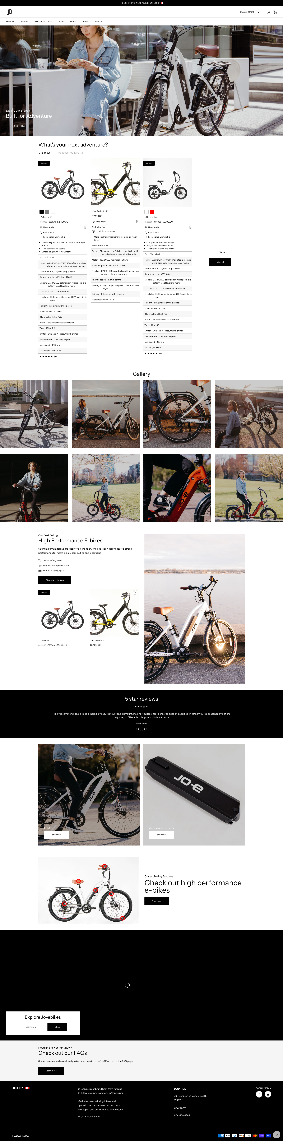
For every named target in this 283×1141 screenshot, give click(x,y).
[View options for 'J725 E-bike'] (84, 227)
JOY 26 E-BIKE (97, 640)
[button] (60, 227)
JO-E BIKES (24, 1136)
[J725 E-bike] (62, 182)
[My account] (267, 12)
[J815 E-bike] (167, 182)
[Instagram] (268, 1094)
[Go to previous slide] (128, 592)
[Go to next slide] (134, 592)
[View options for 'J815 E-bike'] (189, 227)
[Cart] (274, 12)
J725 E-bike (43, 640)
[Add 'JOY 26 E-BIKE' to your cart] (135, 221)
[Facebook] (259, 1094)
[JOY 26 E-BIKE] (115, 182)
